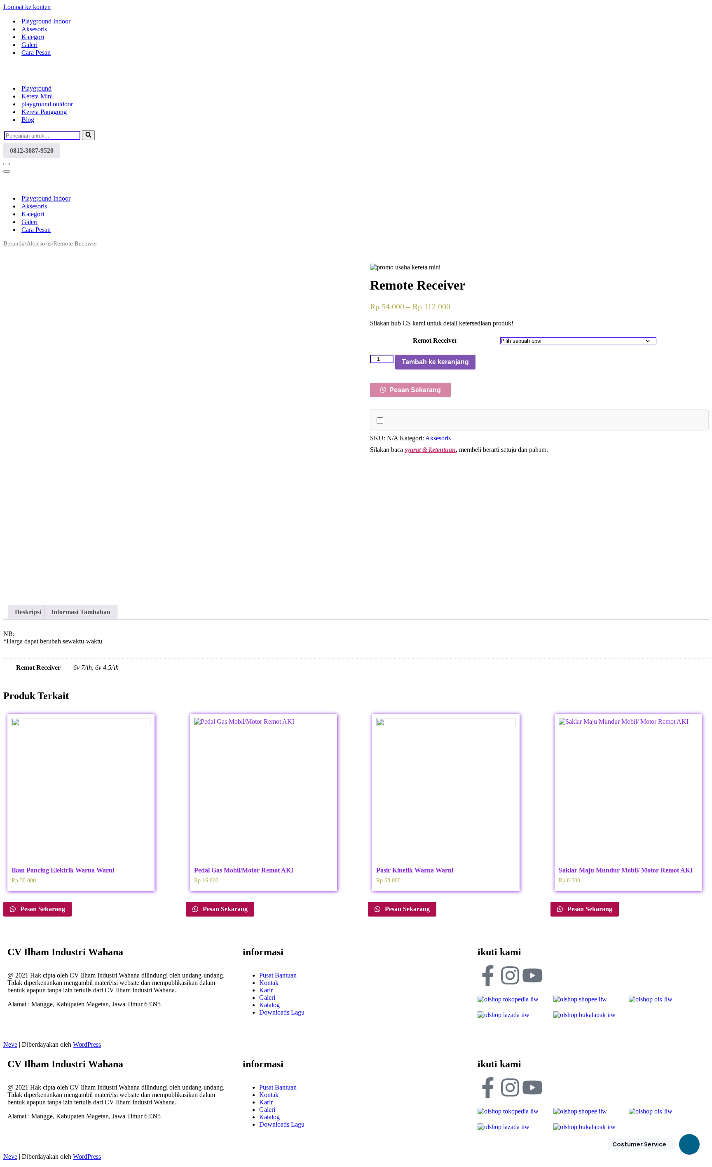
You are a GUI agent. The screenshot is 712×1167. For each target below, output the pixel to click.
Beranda (14, 243)
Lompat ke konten (27, 6)
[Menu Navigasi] (6, 164)
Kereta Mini (37, 96)
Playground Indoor (45, 21)
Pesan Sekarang (414, 389)
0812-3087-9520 (32, 150)
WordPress (87, 1044)
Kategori (32, 36)
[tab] (28, 612)
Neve (10, 1044)
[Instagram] (510, 975)
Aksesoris (34, 29)
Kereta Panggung (44, 111)
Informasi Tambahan (80, 611)
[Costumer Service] (689, 1144)
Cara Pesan (36, 52)
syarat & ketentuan (430, 449)
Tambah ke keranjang (435, 361)
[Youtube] (532, 975)
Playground (36, 88)
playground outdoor (47, 104)
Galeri (29, 44)
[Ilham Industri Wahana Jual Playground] (44, 73)
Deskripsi (28, 611)
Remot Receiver (435, 340)
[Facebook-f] (488, 975)
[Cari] (88, 135)
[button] (410, 389)
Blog (27, 119)
